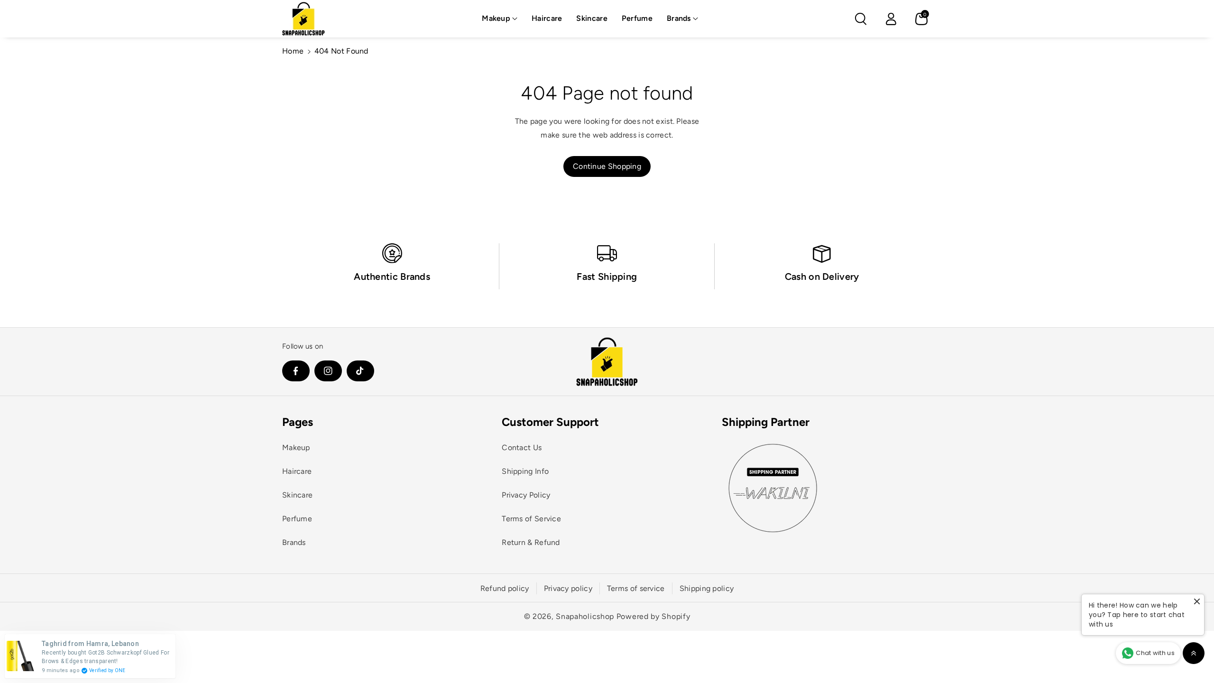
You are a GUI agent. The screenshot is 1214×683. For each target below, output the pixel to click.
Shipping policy (707, 588)
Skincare (297, 494)
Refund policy (504, 588)
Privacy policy (568, 588)
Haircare (297, 471)
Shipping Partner (765, 422)
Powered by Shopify (653, 616)
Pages (297, 422)
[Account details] (891, 19)
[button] (499, 19)
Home (293, 50)
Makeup (496, 18)
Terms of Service (531, 518)
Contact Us (522, 447)
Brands (679, 18)
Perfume (297, 518)
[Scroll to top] (1194, 653)
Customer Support (550, 422)
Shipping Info (525, 471)
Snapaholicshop (585, 616)
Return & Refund (531, 542)
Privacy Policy (526, 494)
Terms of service (636, 588)
